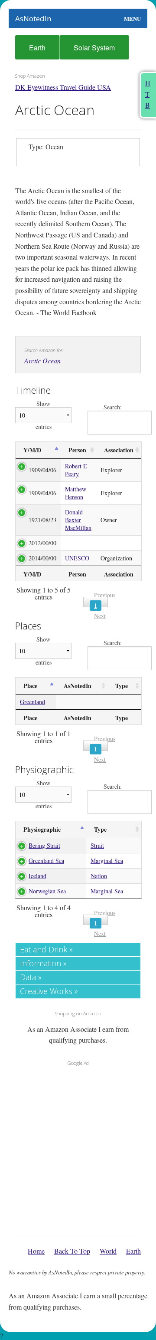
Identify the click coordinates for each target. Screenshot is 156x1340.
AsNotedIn (33, 18)
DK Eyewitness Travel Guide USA (63, 87)
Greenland (32, 702)
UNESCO (77, 558)
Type (121, 685)
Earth (37, 48)
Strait (97, 845)
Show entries (44, 415)
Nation (99, 876)
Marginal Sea (107, 860)
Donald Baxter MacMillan (78, 520)
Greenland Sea (46, 860)
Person (77, 449)
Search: (113, 407)
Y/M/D (32, 449)
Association (118, 449)
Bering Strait (44, 845)
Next (100, 616)
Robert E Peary (76, 470)
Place (30, 685)
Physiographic (42, 829)
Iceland (37, 876)
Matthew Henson (75, 493)
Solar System (94, 48)
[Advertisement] (78, 1149)
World (108, 1250)
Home (36, 1250)
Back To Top (72, 1250)
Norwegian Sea (47, 891)
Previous (104, 595)
